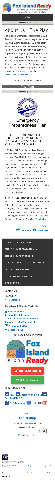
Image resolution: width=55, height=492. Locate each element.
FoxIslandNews (17, 403)
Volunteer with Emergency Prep (22, 322)
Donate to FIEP (15, 330)
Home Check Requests (18, 315)
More (45, 226)
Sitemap (29, 418)
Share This (25, 230)
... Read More (40, 219)
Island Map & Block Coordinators (22, 318)
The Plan (32, 22)
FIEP (12, 394)
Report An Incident (18, 326)
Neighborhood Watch (31, 394)
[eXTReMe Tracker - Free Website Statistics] (5, 458)
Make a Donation (29, 379)
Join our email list (16, 311)
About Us (23, 22)
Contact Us (42, 230)
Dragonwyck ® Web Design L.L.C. (40, 466)
